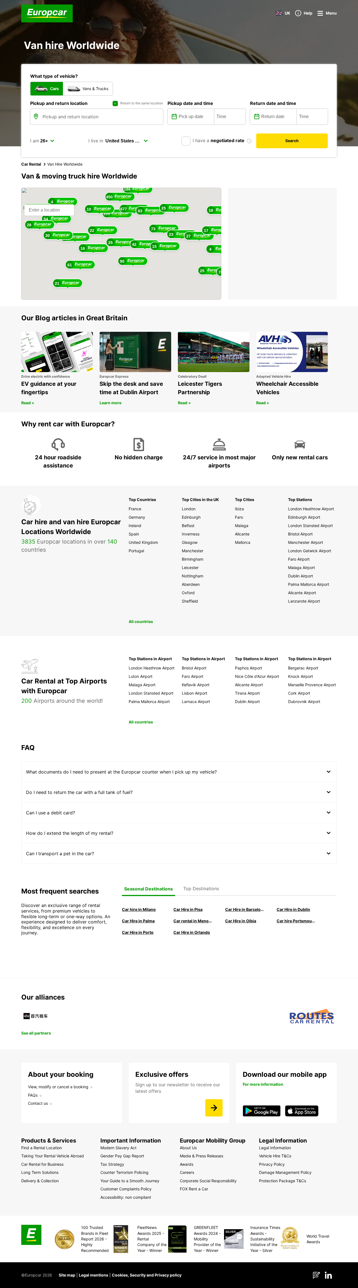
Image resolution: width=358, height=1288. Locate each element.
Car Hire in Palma (138, 920)
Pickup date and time (190, 103)
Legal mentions (93, 1275)
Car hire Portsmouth (296, 920)
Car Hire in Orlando (191, 932)
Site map (67, 1275)
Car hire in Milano (139, 909)
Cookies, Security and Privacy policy (147, 1275)
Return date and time (273, 103)
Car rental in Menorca (192, 920)
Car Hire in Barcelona (244, 909)
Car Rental (31, 164)
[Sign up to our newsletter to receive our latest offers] (214, 1108)
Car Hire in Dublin (293, 909)
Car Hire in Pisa (187, 909)
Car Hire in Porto (138, 932)
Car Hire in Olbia (240, 920)
